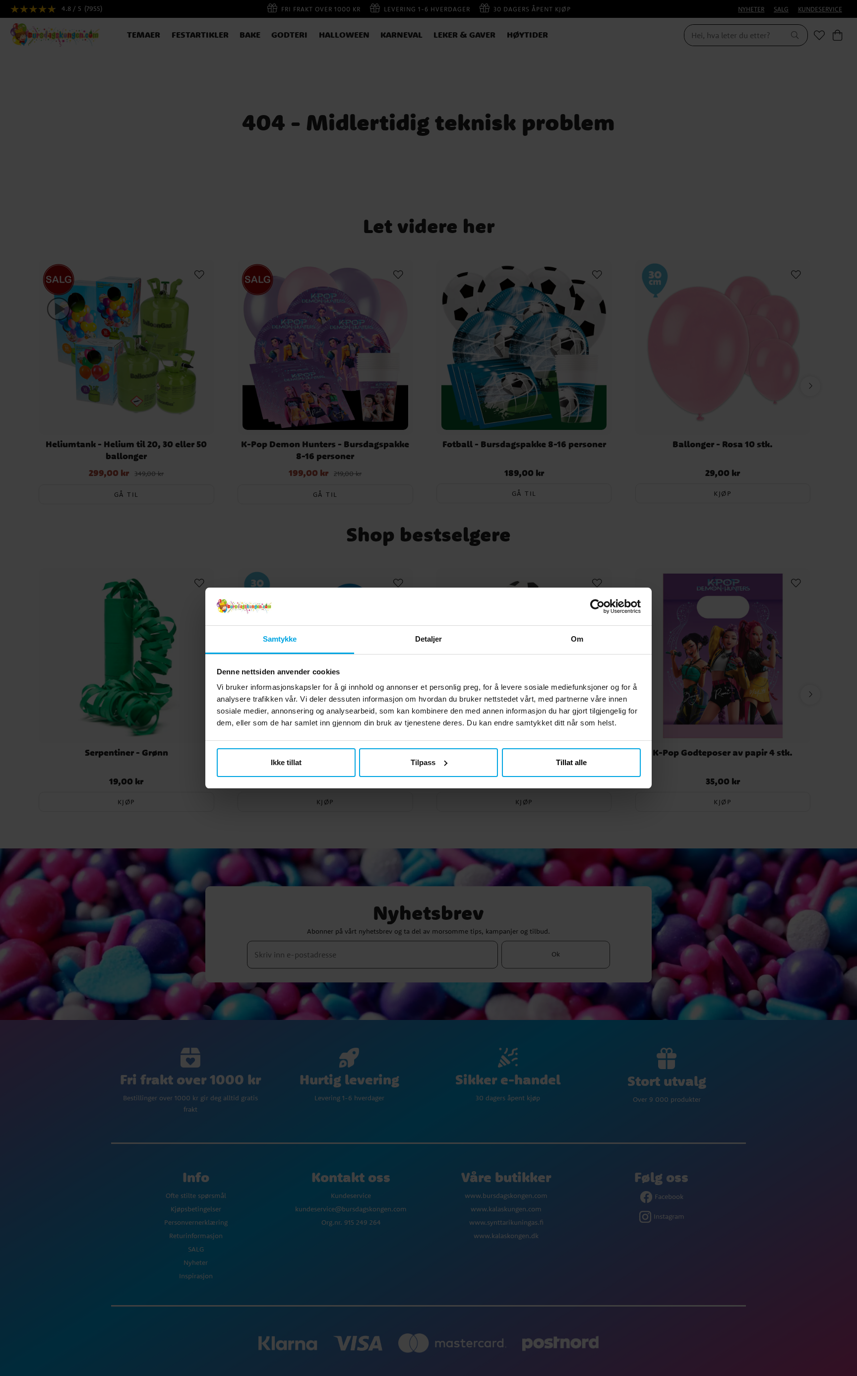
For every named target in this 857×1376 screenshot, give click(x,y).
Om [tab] (577, 639)
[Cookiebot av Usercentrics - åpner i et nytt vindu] (597, 606)
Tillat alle (571, 762)
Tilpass (423, 762)
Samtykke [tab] (280, 639)
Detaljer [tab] (428, 639)
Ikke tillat (286, 762)
